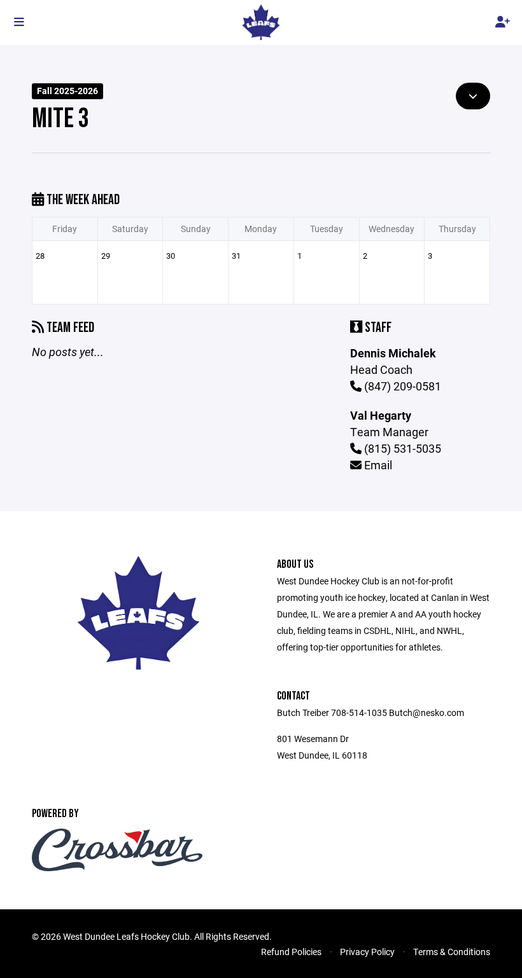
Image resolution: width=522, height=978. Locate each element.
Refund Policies (291, 952)
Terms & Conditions (451, 952)
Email (377, 464)
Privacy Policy (367, 952)
